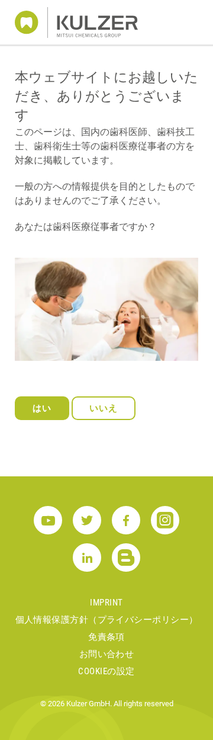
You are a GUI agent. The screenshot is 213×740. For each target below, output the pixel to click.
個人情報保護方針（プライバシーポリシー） (106, 619)
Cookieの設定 (106, 671)
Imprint (106, 602)
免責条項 (106, 637)
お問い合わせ (106, 654)
